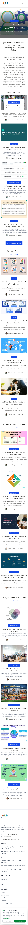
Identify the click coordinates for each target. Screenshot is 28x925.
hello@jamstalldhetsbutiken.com (11, 839)
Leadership (14, 21)
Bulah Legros (4, 884)
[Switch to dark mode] (22, 3)
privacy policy (7, 918)
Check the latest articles (14, 243)
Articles (3, 843)
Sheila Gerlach (4, 882)
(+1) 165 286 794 (7, 837)
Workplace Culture (14, 625)
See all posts (14, 254)
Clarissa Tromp (4, 879)
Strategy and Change (14, 102)
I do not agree (8, 921)
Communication (14, 449)
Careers (14, 144)
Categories (4, 889)
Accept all (20, 921)
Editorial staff (5, 876)
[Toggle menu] (25, 3)
